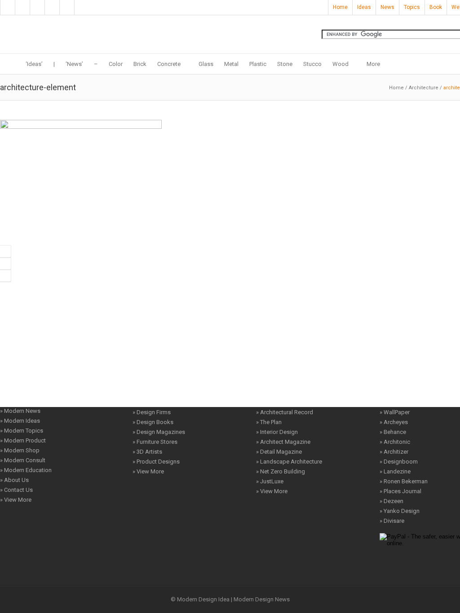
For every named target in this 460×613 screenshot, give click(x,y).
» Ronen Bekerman (404, 481)
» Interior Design (277, 432)
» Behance (393, 432)
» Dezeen (391, 501)
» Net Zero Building (280, 471)
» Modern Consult (22, 460)
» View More (15, 499)
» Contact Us (16, 489)
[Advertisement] (230, 344)
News (387, 7)
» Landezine (395, 471)
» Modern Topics (21, 430)
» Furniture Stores (155, 441)
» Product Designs (156, 461)
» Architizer (394, 451)
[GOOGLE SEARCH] (5, 263)
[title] (5, 275)
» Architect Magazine (283, 441)
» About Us (14, 480)
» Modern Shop (20, 450)
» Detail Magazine (279, 451)
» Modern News (20, 410)
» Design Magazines (159, 432)
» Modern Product (23, 440)
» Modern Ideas (20, 420)
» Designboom (399, 461)
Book (435, 7)
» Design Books (153, 422)
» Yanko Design (400, 511)
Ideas (364, 7)
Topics (412, 7)
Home (340, 7)
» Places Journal (400, 491)
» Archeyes (394, 422)
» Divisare (392, 520)
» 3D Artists (147, 451)
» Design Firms (152, 412)
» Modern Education (26, 470)
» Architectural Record (284, 412)
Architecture (423, 88)
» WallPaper (395, 412)
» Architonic (395, 441)
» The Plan (269, 422)
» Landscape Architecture (289, 461)
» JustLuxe (269, 481)
